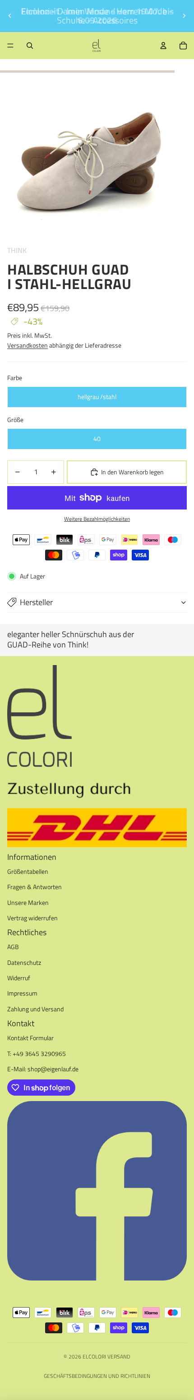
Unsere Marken (28, 902)
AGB (13, 946)
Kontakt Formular (30, 1037)
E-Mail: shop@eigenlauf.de (43, 1069)
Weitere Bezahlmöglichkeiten (97, 519)
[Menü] (10, 45)
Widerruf (18, 977)
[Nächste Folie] (184, 16)
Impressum (22, 993)
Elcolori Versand (106, 1356)
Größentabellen (27, 871)
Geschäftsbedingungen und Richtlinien (97, 1376)
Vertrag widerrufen (32, 918)
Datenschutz (24, 962)
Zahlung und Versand (35, 1009)
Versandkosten (27, 345)
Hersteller (36, 602)
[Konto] (163, 45)
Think (17, 250)
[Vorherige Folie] (10, 16)
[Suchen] (30, 45)
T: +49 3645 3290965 (36, 1053)
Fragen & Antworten (34, 886)
